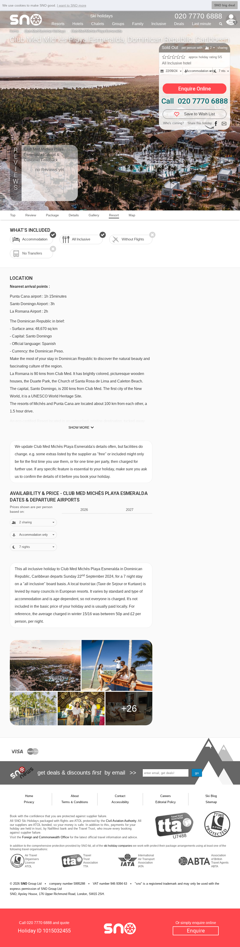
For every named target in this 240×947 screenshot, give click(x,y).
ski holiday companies (118, 845)
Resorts (58, 24)
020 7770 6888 (39, 923)
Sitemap (211, 802)
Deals (179, 24)
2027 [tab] (129, 510)
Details (74, 215)
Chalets (97, 24)
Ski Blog (211, 796)
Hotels (77, 24)
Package (52, 215)
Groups (118, 24)
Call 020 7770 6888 (194, 101)
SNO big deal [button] (224, 5)
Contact (120, 796)
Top (12, 215)
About (75, 796)
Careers (165, 796)
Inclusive (158, 24)
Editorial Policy (165, 802)
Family (137, 24)
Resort (114, 215)
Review (30, 215)
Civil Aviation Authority (121, 821)
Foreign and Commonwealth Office (45, 837)
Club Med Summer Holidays (45, 31)
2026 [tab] (84, 510)
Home (14, 31)
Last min (201, 24)
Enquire (196, 931)
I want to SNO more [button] (71, 5)
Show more (78, 427)
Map (132, 215)
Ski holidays (101, 16)
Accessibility (120, 802)
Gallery (94, 215)
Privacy (29, 802)
